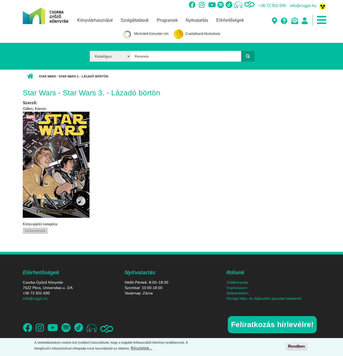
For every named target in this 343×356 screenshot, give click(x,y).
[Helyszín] (274, 21)
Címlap (30, 76)
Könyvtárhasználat (95, 20)
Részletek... (141, 348)
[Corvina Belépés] (304, 21)
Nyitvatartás (197, 20)
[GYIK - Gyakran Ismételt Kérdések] (284, 21)
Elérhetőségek (230, 20)
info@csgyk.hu (303, 5)
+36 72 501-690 (272, 5)
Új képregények (35, 230)
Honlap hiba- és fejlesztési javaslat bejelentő (263, 298)
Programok (167, 20)
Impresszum (236, 288)
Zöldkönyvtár (237, 282)
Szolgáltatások (135, 20)
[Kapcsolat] (294, 21)
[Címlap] (45, 11)
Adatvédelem (237, 293)
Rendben (296, 346)
